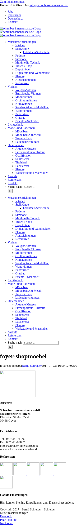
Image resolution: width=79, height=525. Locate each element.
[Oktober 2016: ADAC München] (47, 474)
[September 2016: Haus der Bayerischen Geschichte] (60, 474)
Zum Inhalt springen (12, 1)
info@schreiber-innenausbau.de (49, 5)
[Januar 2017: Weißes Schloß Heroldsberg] (6, 474)
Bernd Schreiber (32, 365)
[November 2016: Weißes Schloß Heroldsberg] (33, 474)
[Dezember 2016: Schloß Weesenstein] (20, 474)
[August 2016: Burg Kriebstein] (6, 487)
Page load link (8, 519)
